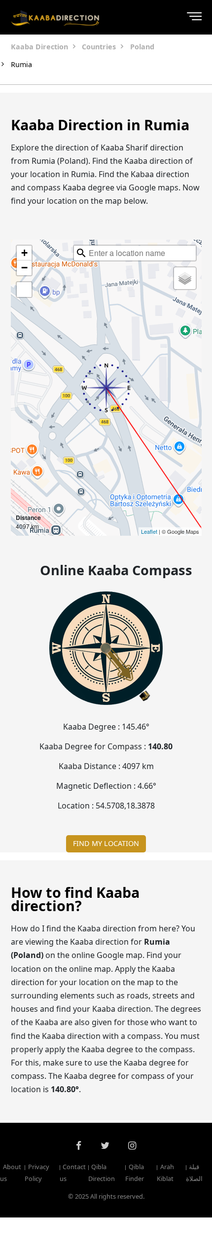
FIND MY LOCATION (106, 843)
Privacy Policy (37, 1172)
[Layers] (185, 278)
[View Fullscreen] (24, 289)
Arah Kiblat (165, 1172)
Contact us (73, 1172)
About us (10, 1172)
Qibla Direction (101, 1172)
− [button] (24, 267)
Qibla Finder (134, 1172)
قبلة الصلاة (194, 1172)
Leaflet (149, 531)
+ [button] (24, 253)
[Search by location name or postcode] (81, 253)
